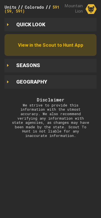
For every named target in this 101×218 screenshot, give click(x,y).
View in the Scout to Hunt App (50, 45)
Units (10, 7)
